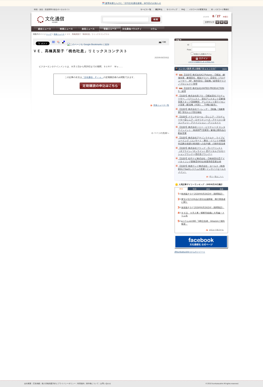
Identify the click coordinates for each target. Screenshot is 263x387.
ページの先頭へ (161, 133)
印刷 (162, 42)
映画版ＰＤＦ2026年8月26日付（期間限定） (202, 194)
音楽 (221, 189)
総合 (181, 189)
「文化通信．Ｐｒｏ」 (92, 77)
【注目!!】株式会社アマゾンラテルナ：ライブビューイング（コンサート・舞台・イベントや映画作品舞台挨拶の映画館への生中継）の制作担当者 (201, 140)
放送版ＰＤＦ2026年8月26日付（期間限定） (202, 207)
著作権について (92, 383)
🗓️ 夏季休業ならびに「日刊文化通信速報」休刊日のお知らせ (131, 3)
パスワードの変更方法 (198, 9)
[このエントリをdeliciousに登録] (63, 44)
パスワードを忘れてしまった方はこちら (201, 62)
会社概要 (27, 383)
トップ (49, 34)
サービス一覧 (145, 9)
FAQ (183, 9)
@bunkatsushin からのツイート (189, 252)
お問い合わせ (105, 383)
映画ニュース (66, 29)
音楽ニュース (110, 29)
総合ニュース (44, 29)
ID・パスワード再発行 (220, 9)
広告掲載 (36, 383)
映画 (194, 189)
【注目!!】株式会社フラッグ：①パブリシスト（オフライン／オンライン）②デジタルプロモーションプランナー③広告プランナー (201, 151)
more (224, 69)
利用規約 (80, 383)
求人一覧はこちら (216, 177)
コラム (153, 29)
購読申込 (158, 9)
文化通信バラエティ (132, 29)
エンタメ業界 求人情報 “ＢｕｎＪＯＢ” (197, 68)
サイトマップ (172, 9)
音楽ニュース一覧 (161, 105)
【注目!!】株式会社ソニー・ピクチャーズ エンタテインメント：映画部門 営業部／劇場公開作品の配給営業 (202, 130)
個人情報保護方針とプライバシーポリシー (59, 383)
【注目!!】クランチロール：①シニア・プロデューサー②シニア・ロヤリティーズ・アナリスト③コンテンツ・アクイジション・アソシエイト (201, 119)
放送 (208, 189)
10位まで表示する (216, 230)
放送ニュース (88, 29)
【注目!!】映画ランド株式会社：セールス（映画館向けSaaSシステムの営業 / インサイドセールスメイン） (202, 169)
